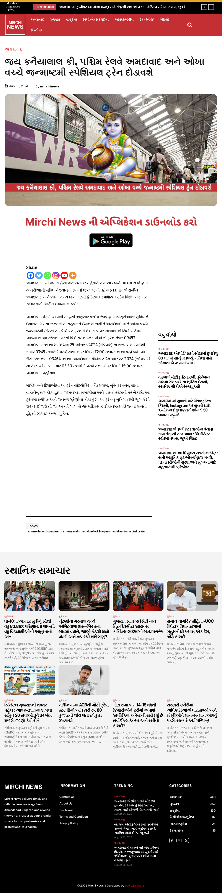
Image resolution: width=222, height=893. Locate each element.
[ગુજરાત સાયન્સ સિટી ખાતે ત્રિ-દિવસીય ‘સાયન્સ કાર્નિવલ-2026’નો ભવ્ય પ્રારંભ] (138, 596)
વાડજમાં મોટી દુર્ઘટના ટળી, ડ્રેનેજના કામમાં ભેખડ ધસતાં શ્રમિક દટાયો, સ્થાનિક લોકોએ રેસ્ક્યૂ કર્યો (184, 382)
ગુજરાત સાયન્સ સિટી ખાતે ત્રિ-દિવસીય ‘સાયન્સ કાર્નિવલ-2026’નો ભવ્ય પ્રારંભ (138, 626)
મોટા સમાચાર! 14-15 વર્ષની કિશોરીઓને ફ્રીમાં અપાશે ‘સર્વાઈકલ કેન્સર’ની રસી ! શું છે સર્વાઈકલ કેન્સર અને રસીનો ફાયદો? (138, 715)
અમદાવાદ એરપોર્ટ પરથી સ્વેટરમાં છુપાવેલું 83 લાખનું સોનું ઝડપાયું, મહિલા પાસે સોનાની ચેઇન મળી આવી (188, 358)
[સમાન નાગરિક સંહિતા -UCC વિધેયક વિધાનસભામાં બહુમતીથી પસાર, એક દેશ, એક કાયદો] (192, 596)
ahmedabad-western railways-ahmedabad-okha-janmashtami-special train (86, 531)
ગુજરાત (8, 616)
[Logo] (15, 25)
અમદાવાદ (13, 49)
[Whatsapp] (47, 275)
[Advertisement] (89, 465)
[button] (189, 25)
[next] (211, 7)
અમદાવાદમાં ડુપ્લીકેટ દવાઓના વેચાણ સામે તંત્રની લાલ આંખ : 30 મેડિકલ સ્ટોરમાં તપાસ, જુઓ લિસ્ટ (185, 434)
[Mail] (178, 840)
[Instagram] (56, 275)
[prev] (204, 7)
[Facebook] (30, 275)
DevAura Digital (135, 885)
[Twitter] (39, 275)
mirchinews (50, 86)
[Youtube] (64, 275)
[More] (73, 275)
